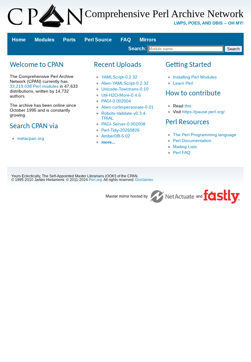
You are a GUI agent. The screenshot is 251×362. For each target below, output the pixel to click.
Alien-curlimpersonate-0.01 (127, 107)
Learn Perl (183, 83)
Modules (44, 39)
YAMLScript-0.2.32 (119, 77)
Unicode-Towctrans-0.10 (124, 89)
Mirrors (148, 39)
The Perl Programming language (204, 134)
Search (136, 48)
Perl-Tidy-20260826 (120, 130)
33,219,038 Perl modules (34, 86)
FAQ (126, 39)
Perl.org (95, 180)
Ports (69, 39)
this (188, 105)
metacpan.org (30, 138)
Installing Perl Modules (195, 77)
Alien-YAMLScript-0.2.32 (124, 83)
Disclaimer (144, 180)
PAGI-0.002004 (116, 100)
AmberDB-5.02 (115, 135)
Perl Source (98, 39)
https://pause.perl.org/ (203, 111)
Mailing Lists (185, 146)
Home (19, 39)
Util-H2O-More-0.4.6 (121, 95)
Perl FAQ (181, 152)
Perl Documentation (192, 140)
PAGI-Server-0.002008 (123, 123)
